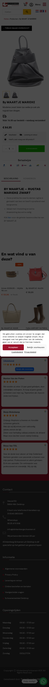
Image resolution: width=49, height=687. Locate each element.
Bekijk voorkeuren (35, 347)
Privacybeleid (30, 352)
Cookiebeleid (17, 352)
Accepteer (13, 347)
